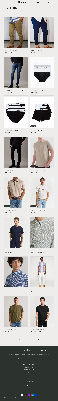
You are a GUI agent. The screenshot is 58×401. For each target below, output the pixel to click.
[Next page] (38, 339)
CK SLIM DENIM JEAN (10, 170)
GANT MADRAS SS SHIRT (37, 290)
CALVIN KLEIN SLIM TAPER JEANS (14, 90)
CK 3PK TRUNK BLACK (37, 130)
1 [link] (19, 339)
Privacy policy (29, 397)
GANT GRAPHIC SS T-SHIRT (38, 210)
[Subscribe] (40, 358)
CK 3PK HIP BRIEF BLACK (11, 130)
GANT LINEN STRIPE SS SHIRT (39, 250)
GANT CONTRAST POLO (11, 210)
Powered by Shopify (14, 397)
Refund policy (22, 397)
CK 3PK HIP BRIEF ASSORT (38, 90)
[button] (3, 2)
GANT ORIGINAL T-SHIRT (11, 330)
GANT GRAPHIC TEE (10, 250)
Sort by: (33, 15)
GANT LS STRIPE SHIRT (11, 290)
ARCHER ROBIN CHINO (11, 50)
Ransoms (8, 397)
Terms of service (36, 397)
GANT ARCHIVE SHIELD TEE (38, 170)
